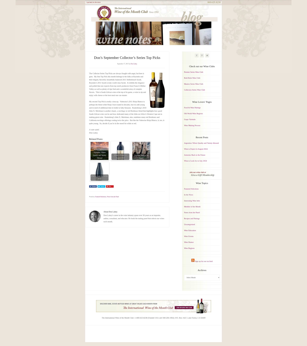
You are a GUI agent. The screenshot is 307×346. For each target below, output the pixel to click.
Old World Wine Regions (193, 113)
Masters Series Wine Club (193, 84)
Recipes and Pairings (192, 218)
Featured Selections (100, 197)
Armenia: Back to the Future (194, 155)
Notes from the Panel (113, 197)
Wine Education (190, 230)
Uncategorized (189, 224)
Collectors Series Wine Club (194, 90)
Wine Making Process (192, 125)
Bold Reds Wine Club (192, 78)
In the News (188, 195)
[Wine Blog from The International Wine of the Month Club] (153, 8)
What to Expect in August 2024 (196, 149)
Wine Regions (189, 248)
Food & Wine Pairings (192, 108)
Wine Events (188, 236)
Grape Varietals (189, 119)
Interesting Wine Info (192, 201)
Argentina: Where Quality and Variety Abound (201, 143)
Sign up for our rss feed (204, 261)
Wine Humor (189, 242)
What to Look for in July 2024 (195, 161)
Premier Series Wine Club (193, 72)
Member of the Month (192, 207)
